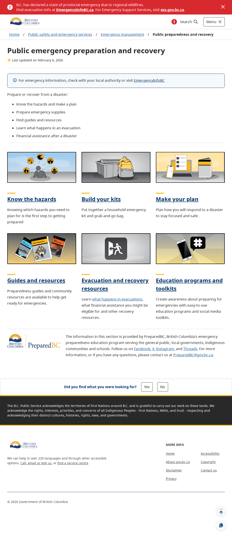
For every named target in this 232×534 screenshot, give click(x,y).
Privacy (171, 478)
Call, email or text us (35, 463)
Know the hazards (31, 199)
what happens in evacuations (117, 299)
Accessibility (210, 453)
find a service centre (72, 463)
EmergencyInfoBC (149, 80)
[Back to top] (221, 511)
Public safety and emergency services (60, 34)
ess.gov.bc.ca (172, 9)
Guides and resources (36, 280)
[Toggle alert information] (174, 21)
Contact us (209, 470)
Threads (190, 348)
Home (14, 34)
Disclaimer (174, 470)
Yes (147, 386)
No (162, 386)
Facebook (142, 348)
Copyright (208, 462)
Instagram (165, 348)
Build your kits (101, 199)
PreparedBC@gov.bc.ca (193, 354)
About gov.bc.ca (178, 462)
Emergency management (122, 34)
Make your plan (177, 199)
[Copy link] (221, 525)
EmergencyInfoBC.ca (75, 9)
